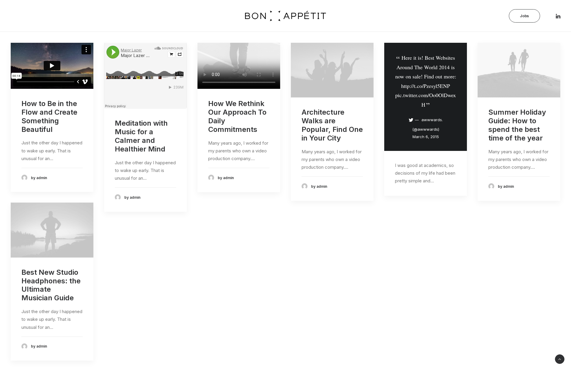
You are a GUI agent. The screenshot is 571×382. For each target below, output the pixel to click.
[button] (14, 14)
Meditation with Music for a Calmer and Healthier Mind (141, 136)
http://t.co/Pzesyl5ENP (425, 85)
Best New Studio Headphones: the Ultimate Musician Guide (51, 285)
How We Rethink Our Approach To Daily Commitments (237, 116)
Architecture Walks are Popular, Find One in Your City (332, 125)
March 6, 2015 (425, 136)
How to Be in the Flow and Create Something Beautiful (49, 116)
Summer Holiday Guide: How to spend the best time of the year (517, 125)
